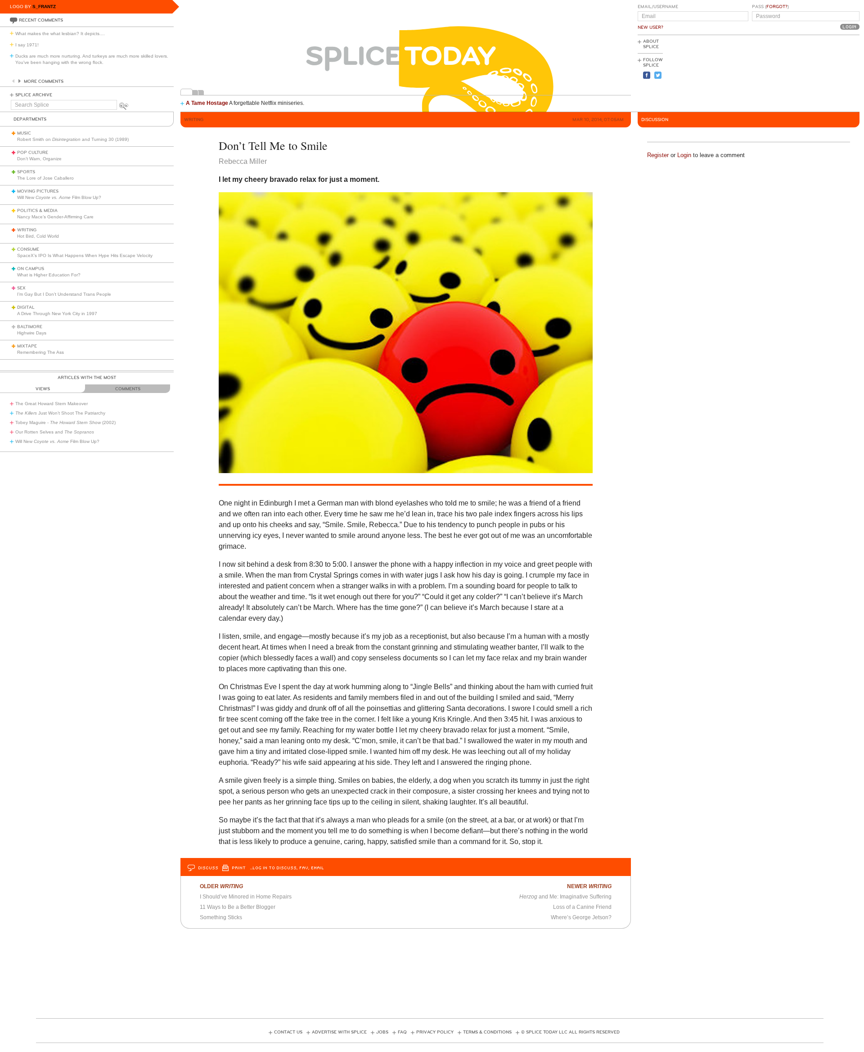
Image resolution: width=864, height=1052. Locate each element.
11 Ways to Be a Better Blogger (237, 907)
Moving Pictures (37, 191)
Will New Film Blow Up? (59, 197)
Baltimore (29, 327)
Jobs (382, 1032)
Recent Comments (41, 20)
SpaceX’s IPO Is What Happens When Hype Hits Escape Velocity (85, 255)
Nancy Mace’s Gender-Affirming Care (55, 216)
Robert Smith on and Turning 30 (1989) (73, 139)
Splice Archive (33, 95)
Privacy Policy (435, 1032)
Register (658, 155)
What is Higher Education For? (49, 274)
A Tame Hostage (207, 103)
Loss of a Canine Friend (582, 907)
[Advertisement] (819, 72)
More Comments (43, 81)
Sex (21, 288)
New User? (650, 27)
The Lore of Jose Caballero (45, 178)
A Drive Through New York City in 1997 (57, 313)
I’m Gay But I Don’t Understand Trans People (64, 294)
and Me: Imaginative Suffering (565, 897)
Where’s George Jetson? (581, 917)
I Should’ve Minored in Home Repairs (246, 897)
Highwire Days (31, 332)
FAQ (402, 1032)
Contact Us (288, 1032)
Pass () (770, 6)
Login (684, 155)
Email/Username (658, 6)
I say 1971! (27, 44)
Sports (26, 172)
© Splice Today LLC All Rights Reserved (570, 1032)
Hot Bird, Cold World (38, 236)
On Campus (30, 268)
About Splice (651, 44)
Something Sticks (221, 917)
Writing (26, 230)
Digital (26, 307)
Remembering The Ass (40, 352)
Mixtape (27, 346)
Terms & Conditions (487, 1032)
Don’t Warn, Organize (39, 158)
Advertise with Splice (339, 1032)
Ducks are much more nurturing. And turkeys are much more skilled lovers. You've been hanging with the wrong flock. (91, 59)
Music (24, 133)
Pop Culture (32, 152)
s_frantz (44, 6)
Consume (28, 249)
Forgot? (777, 6)
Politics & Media (37, 210)
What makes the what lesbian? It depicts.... (60, 33)
